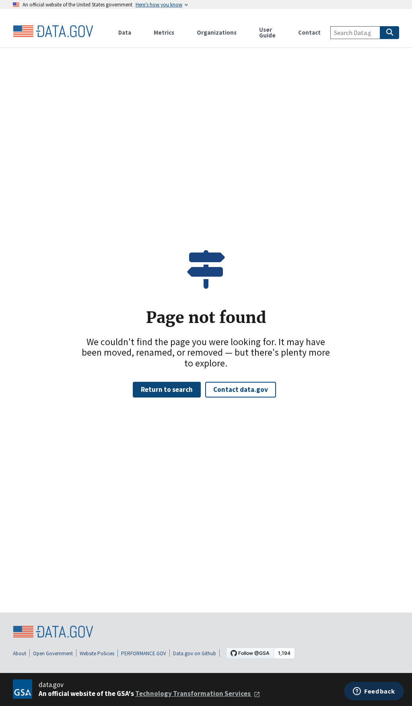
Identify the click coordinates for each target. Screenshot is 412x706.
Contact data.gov (240, 389)
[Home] (53, 31)
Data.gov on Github (194, 653)
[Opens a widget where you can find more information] (374, 692)
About (19, 653)
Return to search (167, 389)
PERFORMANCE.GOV (143, 653)
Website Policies (97, 653)
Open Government (53, 653)
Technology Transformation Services (193, 693)
